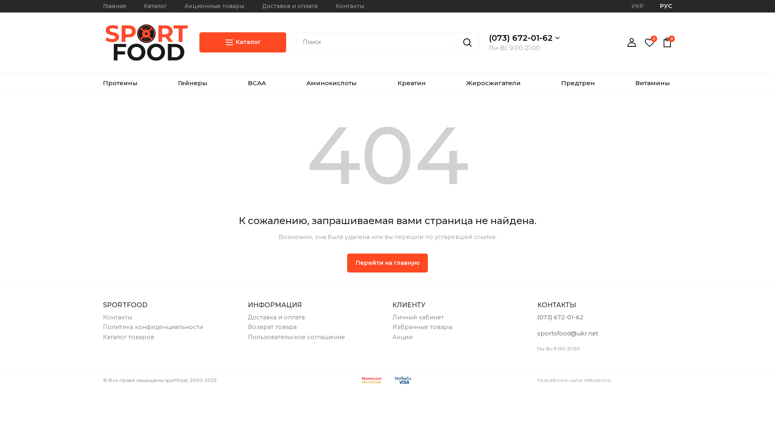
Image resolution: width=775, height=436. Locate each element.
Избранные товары (422, 327)
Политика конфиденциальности (153, 327)
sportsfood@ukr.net (567, 333)
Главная (114, 6)
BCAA (257, 83)
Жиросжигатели (493, 83)
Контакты (349, 6)
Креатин (412, 83)
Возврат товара (272, 327)
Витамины (652, 83)
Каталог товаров (128, 337)
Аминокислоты (331, 83)
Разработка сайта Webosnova (574, 380)
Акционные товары (214, 6)
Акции (402, 337)
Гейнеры (192, 83)
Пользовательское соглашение (296, 337)
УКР (637, 6)
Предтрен (578, 83)
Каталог (155, 6)
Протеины (120, 83)
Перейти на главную (387, 262)
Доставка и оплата (290, 6)
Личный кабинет (418, 317)
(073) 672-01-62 (522, 38)
